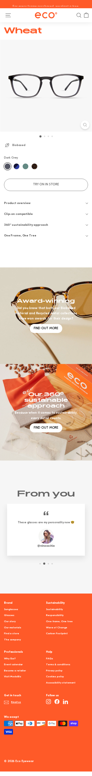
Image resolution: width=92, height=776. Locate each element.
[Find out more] (46, 412)
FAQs (49, 658)
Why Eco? (10, 658)
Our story (10, 621)
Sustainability (54, 609)
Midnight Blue (16, 166)
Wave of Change (56, 627)
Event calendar (13, 664)
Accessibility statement (60, 683)
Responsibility (55, 615)
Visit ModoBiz (12, 676)
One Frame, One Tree (20, 235)
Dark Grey (7, 166)
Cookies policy (55, 676)
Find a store (11, 633)
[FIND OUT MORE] (46, 315)
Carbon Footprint (57, 633)
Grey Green (25, 166)
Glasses (9, 615)
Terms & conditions (58, 664)
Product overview (17, 203)
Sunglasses (11, 609)
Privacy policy (54, 671)
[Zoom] (85, 124)
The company (12, 640)
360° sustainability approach (26, 224)
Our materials (12, 627)
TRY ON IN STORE (46, 184)
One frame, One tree (59, 621)
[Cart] (86, 15)
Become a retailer (15, 671)
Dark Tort (34, 166)
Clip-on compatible (18, 214)
